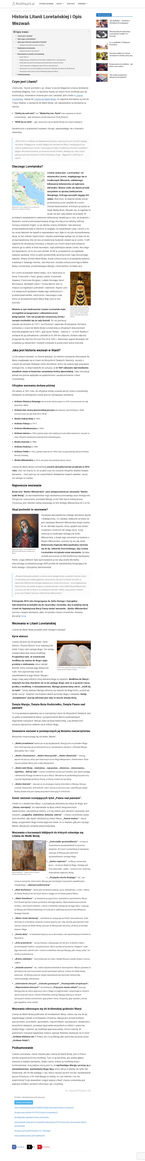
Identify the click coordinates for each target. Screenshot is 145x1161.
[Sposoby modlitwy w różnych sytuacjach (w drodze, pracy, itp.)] (102, 56)
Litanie (35, 11)
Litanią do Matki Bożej (45, 99)
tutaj (23, 616)
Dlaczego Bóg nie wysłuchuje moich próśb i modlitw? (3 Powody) (119, 34)
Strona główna (16, 11)
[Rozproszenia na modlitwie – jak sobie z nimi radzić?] (102, 67)
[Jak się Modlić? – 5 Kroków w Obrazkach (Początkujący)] (102, 23)
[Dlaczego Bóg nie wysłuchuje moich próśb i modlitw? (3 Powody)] (102, 34)
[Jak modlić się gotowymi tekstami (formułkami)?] (102, 78)
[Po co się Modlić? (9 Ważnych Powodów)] (102, 45)
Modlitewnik (27, 11)
